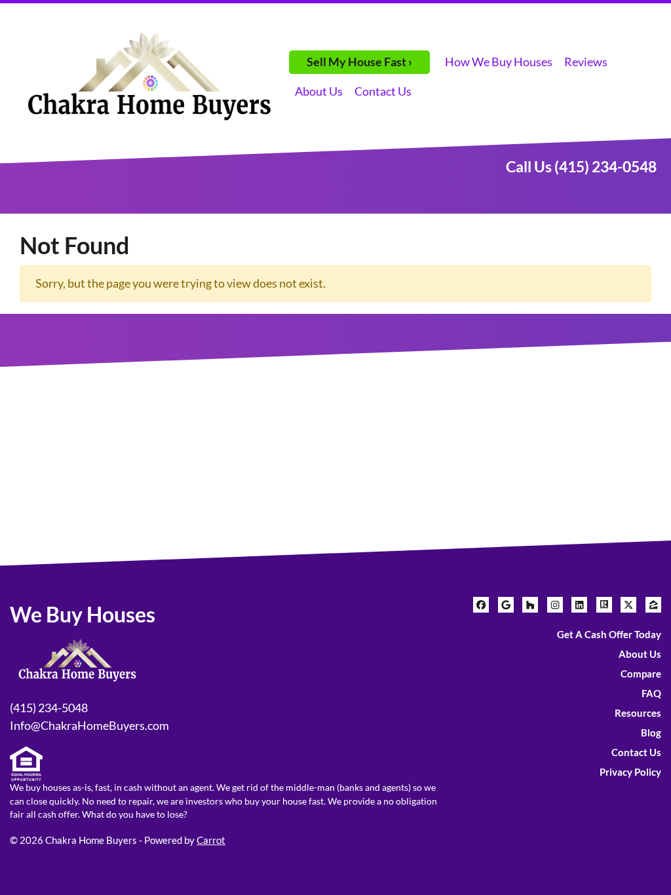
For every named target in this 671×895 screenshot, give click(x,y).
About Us (319, 91)
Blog (651, 732)
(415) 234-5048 (49, 707)
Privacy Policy (630, 772)
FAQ (651, 693)
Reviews (585, 61)
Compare (641, 673)
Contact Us (383, 91)
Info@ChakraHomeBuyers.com (89, 725)
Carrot (211, 840)
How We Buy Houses (498, 61)
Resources (638, 713)
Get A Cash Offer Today (609, 634)
